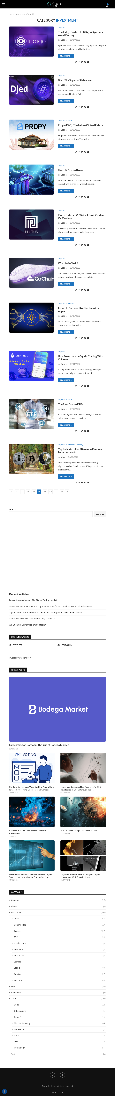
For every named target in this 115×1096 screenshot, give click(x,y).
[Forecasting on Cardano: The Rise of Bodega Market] (57, 709)
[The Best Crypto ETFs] (31, 414)
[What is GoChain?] (31, 273)
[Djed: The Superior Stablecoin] (31, 90)
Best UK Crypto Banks (70, 170)
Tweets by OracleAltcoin (20, 657)
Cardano (58, 900)
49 (34, 491)
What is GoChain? (68, 263)
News (58, 986)
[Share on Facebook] (79, 61)
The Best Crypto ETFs (70, 404)
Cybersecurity (59, 1011)
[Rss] (62, 1075)
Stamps (59, 961)
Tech (58, 998)
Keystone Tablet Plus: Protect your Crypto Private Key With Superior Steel (80, 875)
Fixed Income (59, 943)
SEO (59, 1041)
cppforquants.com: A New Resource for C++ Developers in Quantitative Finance (45, 612)
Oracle (64, 39)
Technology (59, 1047)
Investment (20, 14)
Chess (58, 906)
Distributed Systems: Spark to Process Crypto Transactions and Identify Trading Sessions (30, 875)
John (63, 457)
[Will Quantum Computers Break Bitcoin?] (83, 812)
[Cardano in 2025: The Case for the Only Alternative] (32, 812)
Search (12, 509)
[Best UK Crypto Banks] (31, 180)
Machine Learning (75, 445)
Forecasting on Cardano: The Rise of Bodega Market (33, 600)
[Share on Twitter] (82, 61)
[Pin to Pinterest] (85, 61)
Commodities (59, 924)
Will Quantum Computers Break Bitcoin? (27, 624)
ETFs (70, 400)
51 (45, 491)
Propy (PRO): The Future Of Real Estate (80, 125)
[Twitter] (52, 1075)
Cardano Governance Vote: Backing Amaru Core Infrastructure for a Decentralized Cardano (50, 606)
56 (62, 491)
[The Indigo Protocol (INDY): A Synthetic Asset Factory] (31, 42)
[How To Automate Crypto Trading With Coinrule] (31, 366)
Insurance (59, 949)
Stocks (71, 304)
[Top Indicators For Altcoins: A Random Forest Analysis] (31, 459)
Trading (59, 974)
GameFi (59, 1017)
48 (28, 491)
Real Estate (59, 955)
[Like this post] (76, 61)
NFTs (70, 121)
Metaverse (59, 1029)
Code (59, 1004)
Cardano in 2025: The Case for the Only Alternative (32, 618)
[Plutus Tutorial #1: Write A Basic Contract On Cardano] (31, 225)
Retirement (58, 992)
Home (11, 14)
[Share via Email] (88, 61)
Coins (59, 918)
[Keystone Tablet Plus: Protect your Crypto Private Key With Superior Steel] (83, 855)
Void (58, 1054)
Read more (65, 56)
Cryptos (61, 28)
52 (50, 491)
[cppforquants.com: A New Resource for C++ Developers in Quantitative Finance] (83, 768)
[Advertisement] (57, 555)
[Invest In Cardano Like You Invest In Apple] (31, 318)
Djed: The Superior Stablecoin (75, 80)
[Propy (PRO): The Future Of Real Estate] (31, 135)
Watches (59, 980)
